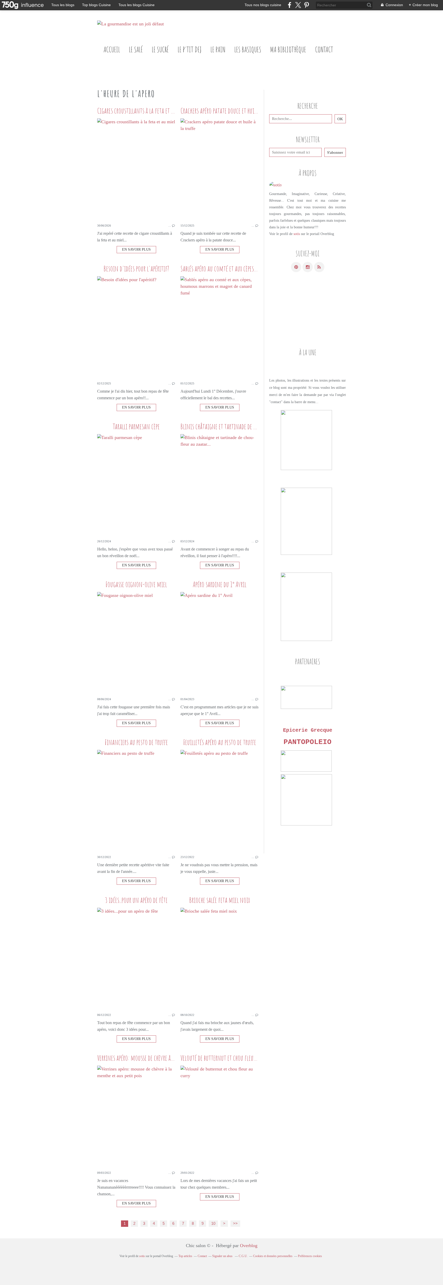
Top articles (185, 1256)
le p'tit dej (190, 49)
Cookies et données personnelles (273, 1256)
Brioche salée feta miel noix (219, 900)
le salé (136, 49)
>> (235, 1223)
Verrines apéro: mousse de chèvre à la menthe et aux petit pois (163, 1058)
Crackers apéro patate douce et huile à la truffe (231, 110)
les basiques (247, 49)
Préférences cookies (310, 1256)
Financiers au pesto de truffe (136, 742)
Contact (324, 49)
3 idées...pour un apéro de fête (136, 900)
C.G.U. (243, 1256)
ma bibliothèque (288, 49)
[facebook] (289, 5)
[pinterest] (306, 5)
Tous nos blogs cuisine (263, 5)
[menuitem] (112, 49)
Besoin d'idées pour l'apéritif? (136, 268)
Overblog (248, 1245)
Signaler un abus (222, 1256)
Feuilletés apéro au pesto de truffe (219, 742)
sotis (297, 234)
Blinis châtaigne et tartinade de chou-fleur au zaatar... (240, 426)
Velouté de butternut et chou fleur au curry (227, 1058)
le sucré (160, 49)
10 (213, 1223)
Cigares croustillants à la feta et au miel (142, 110)
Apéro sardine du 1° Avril (219, 584)
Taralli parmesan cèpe (136, 426)
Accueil (112, 49)
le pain (217, 49)
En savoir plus (136, 249)
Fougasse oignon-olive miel (136, 584)
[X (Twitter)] (298, 5)
